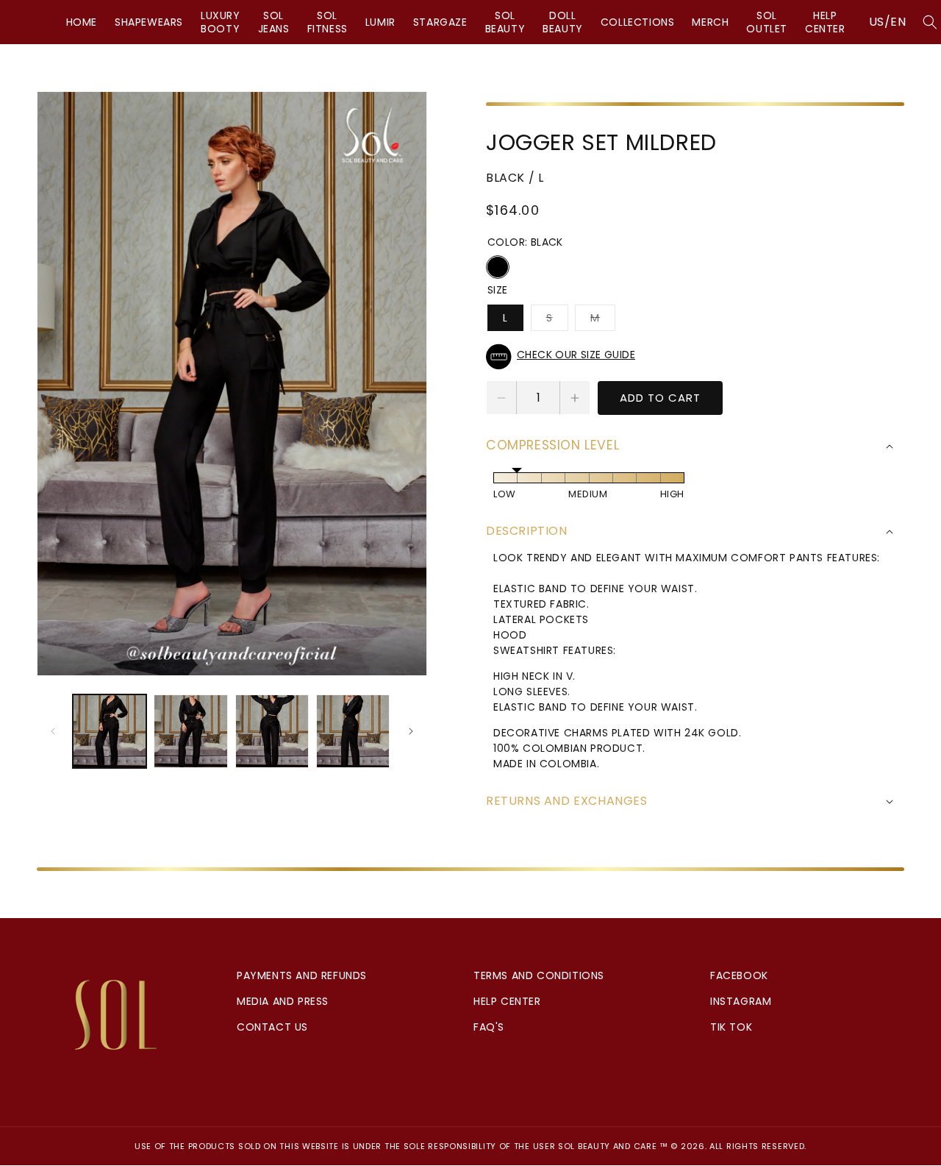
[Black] (497, 267)
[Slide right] (411, 731)
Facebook (739, 975)
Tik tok (731, 1027)
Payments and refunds (302, 975)
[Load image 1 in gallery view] (109, 731)
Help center (507, 1001)
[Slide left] (53, 731)
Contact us (272, 1027)
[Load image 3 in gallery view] (272, 731)
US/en (887, 21)
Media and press (283, 1001)
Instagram (740, 1001)
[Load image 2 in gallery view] (190, 731)
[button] (695, 357)
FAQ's (488, 1027)
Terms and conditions (538, 975)
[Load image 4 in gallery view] (353, 731)
